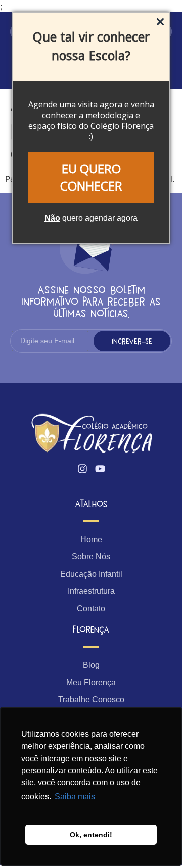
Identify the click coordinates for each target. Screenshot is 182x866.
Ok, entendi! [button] (91, 835)
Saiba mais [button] (75, 796)
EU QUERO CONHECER (91, 177)
